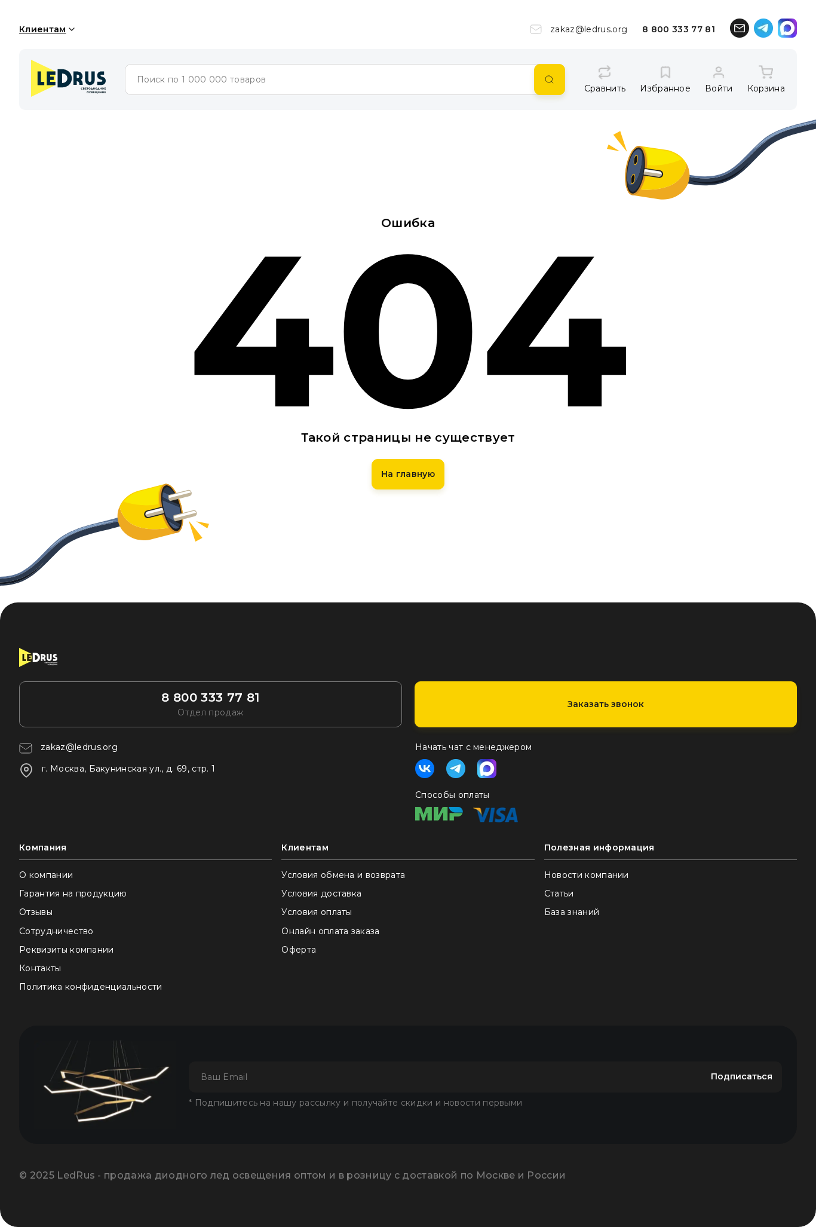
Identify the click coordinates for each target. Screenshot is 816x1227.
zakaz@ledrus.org (588, 29)
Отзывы (36, 912)
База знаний (572, 912)
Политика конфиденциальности (90, 986)
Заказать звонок (605, 704)
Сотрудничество (56, 931)
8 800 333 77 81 (678, 29)
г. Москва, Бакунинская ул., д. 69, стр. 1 (128, 768)
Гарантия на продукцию (73, 893)
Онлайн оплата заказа (330, 931)
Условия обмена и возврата (343, 875)
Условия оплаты (316, 912)
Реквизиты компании (66, 949)
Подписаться (741, 1076)
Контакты (40, 968)
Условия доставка (321, 893)
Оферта (298, 949)
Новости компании (586, 875)
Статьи (559, 893)
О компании (46, 875)
